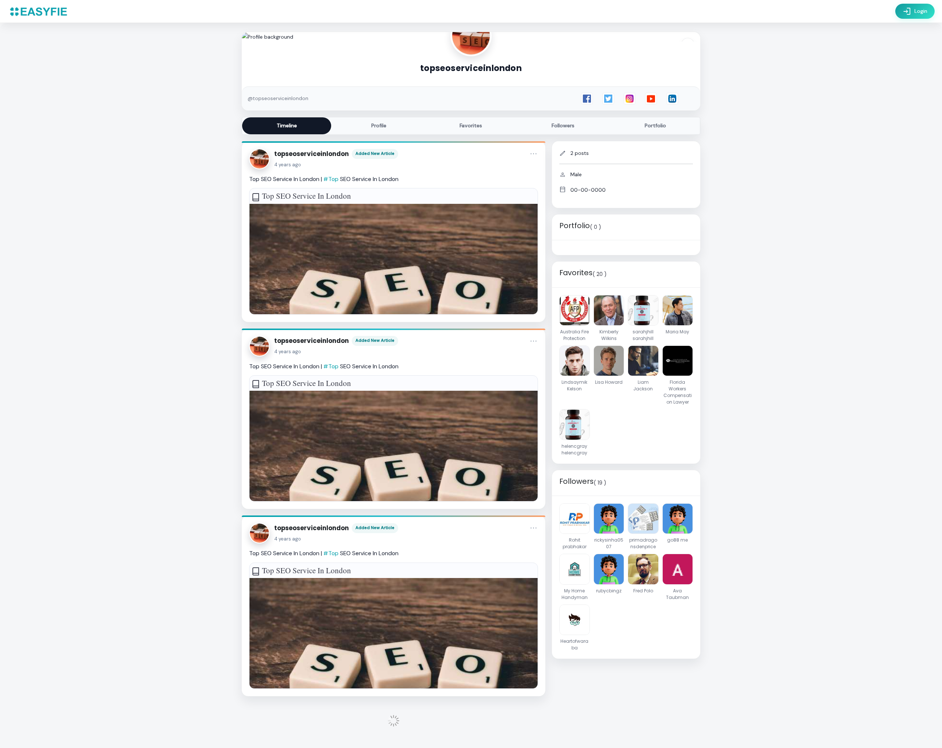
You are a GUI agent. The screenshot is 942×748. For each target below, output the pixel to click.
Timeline (287, 125)
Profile (378, 125)
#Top (331, 179)
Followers (563, 125)
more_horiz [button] (533, 153)
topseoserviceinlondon (311, 153)
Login (915, 11)
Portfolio (655, 125)
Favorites (471, 125)
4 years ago (287, 165)
